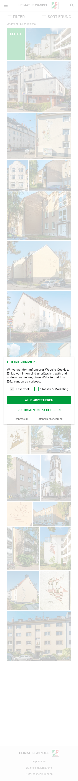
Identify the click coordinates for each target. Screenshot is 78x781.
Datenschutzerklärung (50, 419)
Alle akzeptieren (39, 400)
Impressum (21, 419)
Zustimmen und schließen (39, 410)
